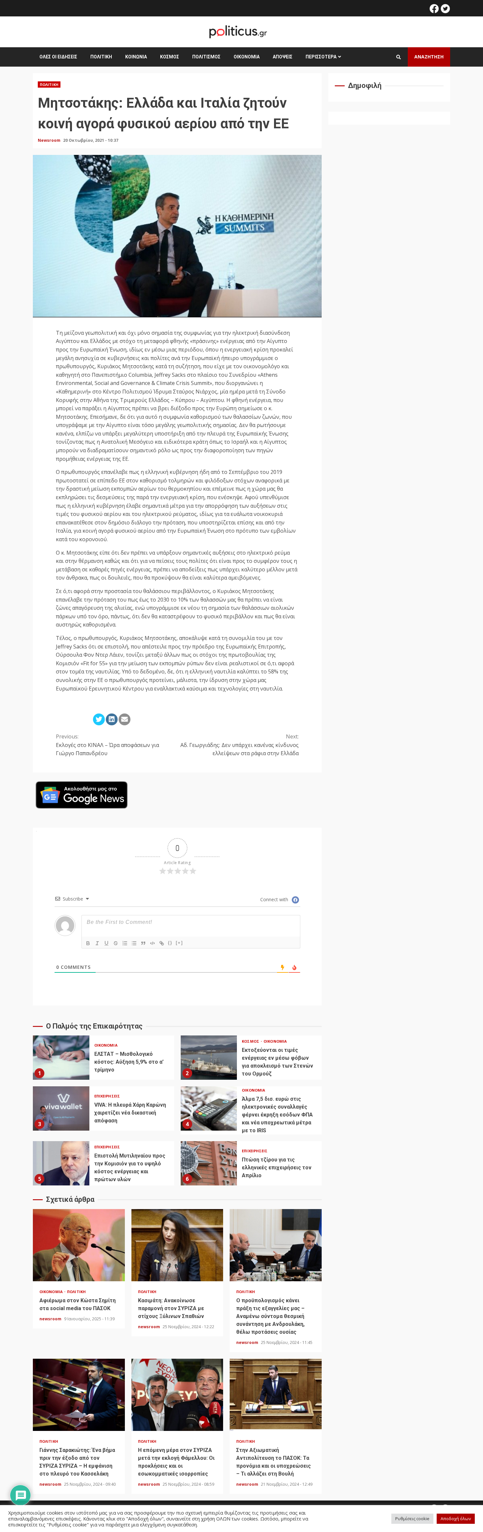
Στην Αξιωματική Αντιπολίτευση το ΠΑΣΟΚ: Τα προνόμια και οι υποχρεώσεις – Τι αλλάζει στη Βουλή (276, 1395)
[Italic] (97, 943)
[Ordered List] (124, 943)
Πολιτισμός (206, 56)
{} (170, 942)
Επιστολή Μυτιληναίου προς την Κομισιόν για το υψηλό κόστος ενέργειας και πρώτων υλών (61, 1163)
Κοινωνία (136, 56)
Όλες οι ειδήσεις (58, 56)
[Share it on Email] (124, 719)
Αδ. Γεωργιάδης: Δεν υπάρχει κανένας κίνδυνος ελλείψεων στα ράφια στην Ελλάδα (239, 745)
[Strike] (115, 943)
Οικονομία (247, 56)
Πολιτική (101, 56)
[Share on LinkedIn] (112, 719)
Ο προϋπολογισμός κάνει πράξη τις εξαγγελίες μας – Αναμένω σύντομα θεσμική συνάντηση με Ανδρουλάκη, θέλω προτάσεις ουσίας (276, 1245)
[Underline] (106, 943)
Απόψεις (282, 56)
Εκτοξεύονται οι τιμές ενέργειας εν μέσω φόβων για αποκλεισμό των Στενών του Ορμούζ (209, 1057)
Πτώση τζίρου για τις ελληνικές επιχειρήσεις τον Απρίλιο (209, 1163)
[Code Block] (152, 943)
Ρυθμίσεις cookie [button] (412, 1518)
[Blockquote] (143, 943)
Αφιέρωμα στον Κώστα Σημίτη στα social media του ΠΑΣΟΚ (79, 1245)
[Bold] (88, 943)
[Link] (161, 943)
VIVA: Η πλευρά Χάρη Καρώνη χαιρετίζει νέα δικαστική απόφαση (61, 1108)
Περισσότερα (321, 56)
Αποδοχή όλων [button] (456, 1518)
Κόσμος (169, 56)
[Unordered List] (134, 943)
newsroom (50, 1319)
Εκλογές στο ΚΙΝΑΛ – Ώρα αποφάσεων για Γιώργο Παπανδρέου (107, 745)
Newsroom (49, 140)
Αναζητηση (429, 56)
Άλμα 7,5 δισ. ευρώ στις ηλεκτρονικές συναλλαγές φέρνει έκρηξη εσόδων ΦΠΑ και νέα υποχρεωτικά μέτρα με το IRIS (209, 1108)
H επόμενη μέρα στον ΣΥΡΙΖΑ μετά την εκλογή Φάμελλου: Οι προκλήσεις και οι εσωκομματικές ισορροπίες (177, 1395)
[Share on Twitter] (99, 719)
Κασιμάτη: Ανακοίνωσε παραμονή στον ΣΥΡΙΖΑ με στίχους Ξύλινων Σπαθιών (177, 1245)
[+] (179, 942)
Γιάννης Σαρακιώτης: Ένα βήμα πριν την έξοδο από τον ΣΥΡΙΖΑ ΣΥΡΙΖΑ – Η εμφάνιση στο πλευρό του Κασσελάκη (79, 1395)
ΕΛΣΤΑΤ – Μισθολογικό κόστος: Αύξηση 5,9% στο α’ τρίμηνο (61, 1057)
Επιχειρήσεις (107, 1096)
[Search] (398, 57)
